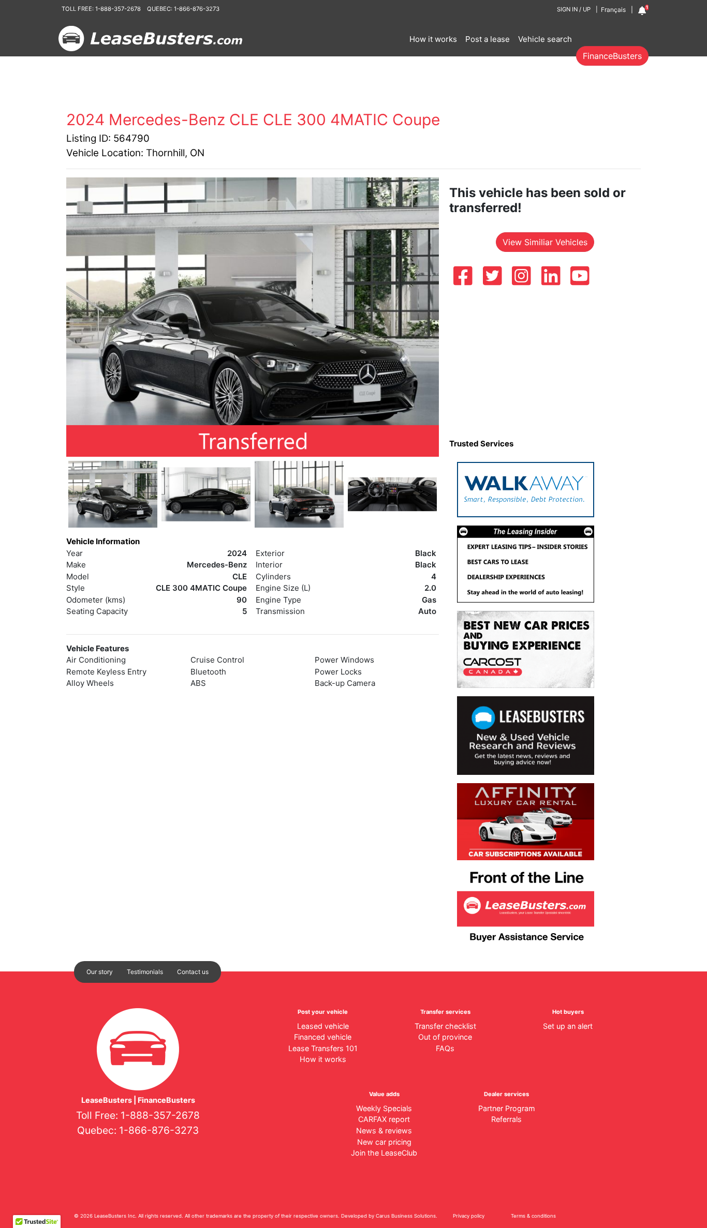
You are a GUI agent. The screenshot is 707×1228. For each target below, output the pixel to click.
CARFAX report (384, 1119)
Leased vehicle (323, 1026)
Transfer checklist (445, 1026)
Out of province (445, 1036)
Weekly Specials (384, 1108)
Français (613, 9)
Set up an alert (568, 1026)
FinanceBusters (612, 56)
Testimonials (145, 972)
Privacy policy (468, 1216)
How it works (433, 39)
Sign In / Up (574, 9)
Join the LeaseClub (384, 1152)
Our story (99, 972)
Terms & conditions (533, 1216)
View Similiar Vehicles (545, 242)
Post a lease (487, 39)
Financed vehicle (322, 1036)
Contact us (193, 972)
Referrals (506, 1119)
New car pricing (384, 1141)
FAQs (445, 1048)
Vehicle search (545, 39)
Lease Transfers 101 (323, 1048)
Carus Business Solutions (406, 1216)
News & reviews (384, 1130)
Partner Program (506, 1108)
